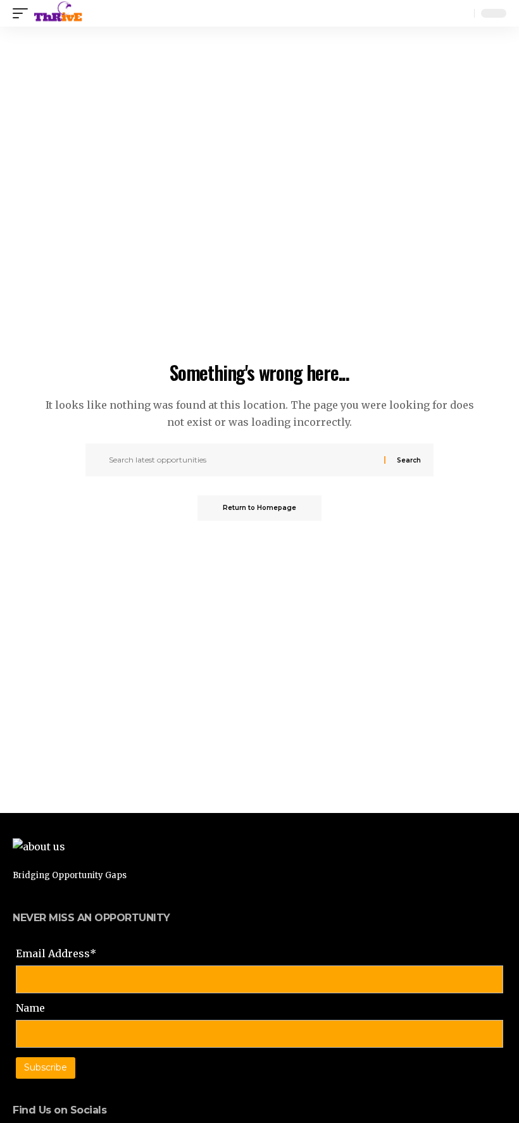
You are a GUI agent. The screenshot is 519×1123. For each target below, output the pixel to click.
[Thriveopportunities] (58, 13)
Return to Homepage (259, 508)
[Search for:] (245, 460)
